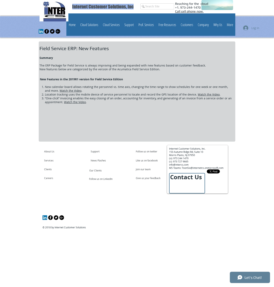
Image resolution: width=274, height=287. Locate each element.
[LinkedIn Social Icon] (41, 31)
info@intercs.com (179, 164)
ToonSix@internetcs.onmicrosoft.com (202, 167)
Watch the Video (70, 91)
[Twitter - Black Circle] (52, 31)
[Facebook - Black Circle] (46, 31)
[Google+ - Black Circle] (58, 31)
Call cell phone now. (189, 11)
